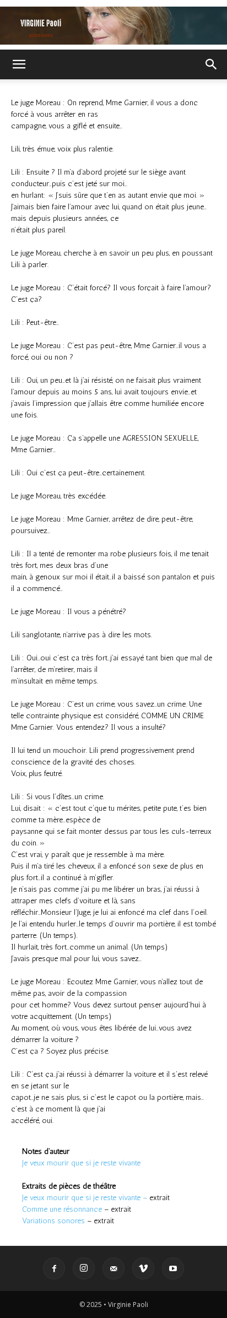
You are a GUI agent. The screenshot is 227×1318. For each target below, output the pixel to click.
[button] (18, 64)
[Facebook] (54, 1268)
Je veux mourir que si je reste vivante (81, 1163)
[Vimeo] (143, 1268)
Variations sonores (53, 1220)
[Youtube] (173, 1268)
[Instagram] (84, 1268)
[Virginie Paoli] (113, 26)
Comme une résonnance (62, 1209)
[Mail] (113, 1268)
